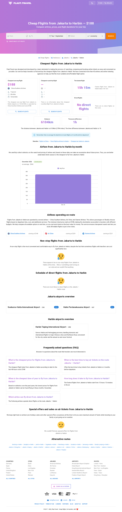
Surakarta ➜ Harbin (76, 444)
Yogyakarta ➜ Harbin (50, 444)
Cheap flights (44, 58)
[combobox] (17, 36)
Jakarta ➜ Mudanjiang (83, 447)
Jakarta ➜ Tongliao (61, 450)
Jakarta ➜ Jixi (60, 447)
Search (111, 36)
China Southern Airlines (17, 233)
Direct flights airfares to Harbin (60, 141)
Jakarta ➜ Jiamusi (50, 447)
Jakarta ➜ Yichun (70, 447)
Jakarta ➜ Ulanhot (38, 447)
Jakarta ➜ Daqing (27, 447)
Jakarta (66, 58)
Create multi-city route (17, 41)
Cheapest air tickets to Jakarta (80, 141)
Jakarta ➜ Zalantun (107, 447)
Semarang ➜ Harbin (88, 444)
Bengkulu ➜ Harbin (29, 444)
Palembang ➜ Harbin (63, 444)
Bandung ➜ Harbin (17, 444)
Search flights (23, 111)
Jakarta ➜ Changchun (14, 447)
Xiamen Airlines (90, 233)
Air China (50, 233)
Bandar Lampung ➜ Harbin (102, 444)
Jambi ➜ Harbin (39, 444)
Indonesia (56, 58)
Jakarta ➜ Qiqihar (95, 447)
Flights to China (44, 141)
